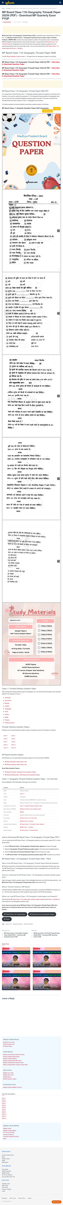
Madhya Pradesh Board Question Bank (13, 1062)
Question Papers (28, 924)
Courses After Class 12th (8, 1176)
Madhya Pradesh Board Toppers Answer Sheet (15, 1064)
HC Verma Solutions (7, 1175)
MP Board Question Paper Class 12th (16, 764)
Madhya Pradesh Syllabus (10, 1058)
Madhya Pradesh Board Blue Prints (12, 1060)
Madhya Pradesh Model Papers (11, 1056)
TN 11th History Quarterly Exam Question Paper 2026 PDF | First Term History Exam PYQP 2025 (15, 964)
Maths (6, 717)
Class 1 (4, 1098)
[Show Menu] (3, 2)
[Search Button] (60, 2)
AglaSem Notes (7, 1128)
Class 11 (13, 744)
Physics (7, 720)
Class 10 (6, 748)
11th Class (8, 8)
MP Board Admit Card (9, 1044)
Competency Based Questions (11, 1136)
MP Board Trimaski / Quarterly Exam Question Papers (20, 772)
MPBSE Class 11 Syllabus (26, 827)
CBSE (3, 1160)
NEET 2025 (5, 1185)
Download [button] (47, 111)
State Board (5, 1162)
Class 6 (13, 738)
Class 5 (5, 738)
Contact (29, 1198)
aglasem (9, 2)
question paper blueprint (38, 899)
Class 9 (5, 744)
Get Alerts (57, 1202)
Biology (7, 703)
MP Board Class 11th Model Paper (29, 830)
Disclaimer (4, 1198)
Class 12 (13, 748)
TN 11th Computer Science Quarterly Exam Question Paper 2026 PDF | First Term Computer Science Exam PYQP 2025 (15, 986)
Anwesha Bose (7, 22)
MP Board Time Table (9, 1042)
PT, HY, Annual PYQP (8, 1132)
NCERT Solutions (6, 1171)
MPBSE (22, 812)
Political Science (10, 723)
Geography (8, 709)
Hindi (6, 711)
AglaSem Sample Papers (9, 1130)
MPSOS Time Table (8, 1073)
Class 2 (4, 1100)
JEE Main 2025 (6, 1183)
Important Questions (8, 1134)
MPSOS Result (7, 1077)
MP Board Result (7, 1046)
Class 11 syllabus (17, 48)
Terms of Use (12, 1198)
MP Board (7, 919)
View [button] (56, 108)
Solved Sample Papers (8, 1155)
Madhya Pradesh (17, 924)
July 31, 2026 (17, 22)
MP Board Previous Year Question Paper (30, 809)
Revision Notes (6, 1159)
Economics (8, 700)
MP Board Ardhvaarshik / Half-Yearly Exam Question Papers (22, 775)
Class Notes (5, 1169)
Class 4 (13, 735)
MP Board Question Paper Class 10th (16, 762)
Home (3, 8)
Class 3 (5, 735)
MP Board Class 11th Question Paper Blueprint (32, 824)
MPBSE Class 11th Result (26, 821)
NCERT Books (5, 1173)
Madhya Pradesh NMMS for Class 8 (12, 1087)
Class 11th (8, 924)
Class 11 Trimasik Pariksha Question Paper (31, 806)
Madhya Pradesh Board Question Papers (14, 1054)
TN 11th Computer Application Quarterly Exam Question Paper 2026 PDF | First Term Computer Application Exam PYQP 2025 (46, 986)
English (7, 706)
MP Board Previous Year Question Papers (42, 914)
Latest (3, 1191)
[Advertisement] (33, 30)
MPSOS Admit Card (8, 1075)
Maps (4, 1138)
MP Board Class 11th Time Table (28, 818)
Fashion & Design (6, 1189)
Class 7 (5, 741)
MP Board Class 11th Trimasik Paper (14, 914)
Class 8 (13, 741)
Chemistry (8, 698)
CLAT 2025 (5, 1187)
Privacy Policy (21, 1198)
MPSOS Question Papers (9, 1079)
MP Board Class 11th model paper (20, 899)
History (7, 714)
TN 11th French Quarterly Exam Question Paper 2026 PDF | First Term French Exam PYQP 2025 (46, 964)
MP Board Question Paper (12, 56)
